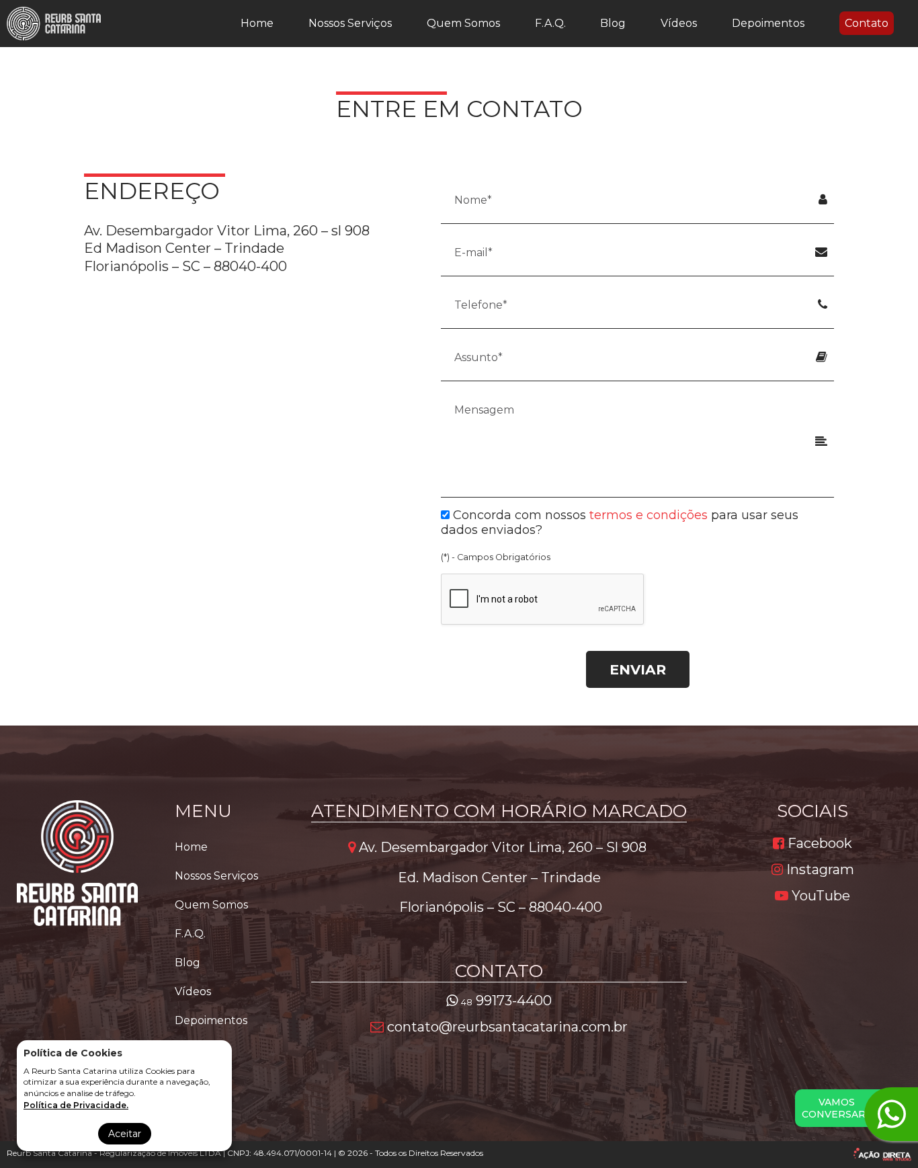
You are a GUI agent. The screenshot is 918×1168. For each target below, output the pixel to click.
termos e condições (648, 515)
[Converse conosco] (891, 1114)
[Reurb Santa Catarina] (54, 23)
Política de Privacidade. (76, 1105)
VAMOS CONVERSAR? (836, 1108)
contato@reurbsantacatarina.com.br (506, 1027)
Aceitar (124, 1134)
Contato (866, 23)
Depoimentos (768, 23)
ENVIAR (638, 669)
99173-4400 (506, 1000)
